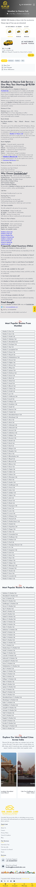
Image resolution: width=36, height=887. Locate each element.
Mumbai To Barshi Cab (8, 443)
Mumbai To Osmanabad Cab (10, 534)
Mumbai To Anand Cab (9, 383)
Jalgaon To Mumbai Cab (9, 671)
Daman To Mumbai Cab (9, 635)
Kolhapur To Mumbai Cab (9, 679)
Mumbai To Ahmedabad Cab (10, 341)
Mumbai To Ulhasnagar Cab (10, 565)
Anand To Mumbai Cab (9, 614)
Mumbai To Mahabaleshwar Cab (11, 357)
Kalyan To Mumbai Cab (9, 674)
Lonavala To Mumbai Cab (9, 655)
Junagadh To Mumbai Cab (9, 707)
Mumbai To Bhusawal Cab (9, 461)
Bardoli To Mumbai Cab (9, 632)
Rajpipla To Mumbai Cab (9, 718)
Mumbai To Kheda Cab (9, 503)
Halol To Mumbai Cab (8, 713)
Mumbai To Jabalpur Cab (9, 492)
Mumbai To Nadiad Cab (9, 524)
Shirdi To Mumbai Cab (8, 676)
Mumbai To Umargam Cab (9, 568)
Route (2, 852)
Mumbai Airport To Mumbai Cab (11, 648)
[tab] (10, 32)
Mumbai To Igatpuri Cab (9, 370)
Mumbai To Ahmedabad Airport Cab (12, 414)
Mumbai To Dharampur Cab (10, 477)
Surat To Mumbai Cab (8, 598)
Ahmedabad (28, 791)
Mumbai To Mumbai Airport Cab (11, 521)
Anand (16, 793)
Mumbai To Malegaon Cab (10, 516)
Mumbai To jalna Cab (8, 498)
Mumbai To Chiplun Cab (9, 469)
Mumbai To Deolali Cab (9, 391)
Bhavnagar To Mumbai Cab (10, 726)
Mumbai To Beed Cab (8, 446)
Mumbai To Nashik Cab (9, 336)
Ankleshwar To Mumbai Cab (10, 629)
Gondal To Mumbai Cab (9, 720)
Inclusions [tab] (4, 60)
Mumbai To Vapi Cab (8, 347)
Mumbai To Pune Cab (8, 331)
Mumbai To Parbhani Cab (9, 539)
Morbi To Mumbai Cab (8, 728)
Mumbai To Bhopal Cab (9, 459)
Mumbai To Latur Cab (8, 511)
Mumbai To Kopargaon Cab (10, 505)
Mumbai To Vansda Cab (9, 571)
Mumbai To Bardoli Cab (9, 440)
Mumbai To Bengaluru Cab (9, 451)
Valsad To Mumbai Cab (9, 611)
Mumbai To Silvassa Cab (9, 365)
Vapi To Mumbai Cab (8, 608)
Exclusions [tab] (11, 60)
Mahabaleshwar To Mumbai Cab (11, 666)
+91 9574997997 (26, 4)
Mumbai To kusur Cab (8, 508)
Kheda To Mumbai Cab (9, 640)
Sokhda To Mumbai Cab (9, 624)
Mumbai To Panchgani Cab (10, 344)
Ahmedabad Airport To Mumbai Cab (12, 697)
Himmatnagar (22, 793)
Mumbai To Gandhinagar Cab (10, 485)
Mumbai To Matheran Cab (9, 373)
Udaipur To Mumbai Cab (9, 642)
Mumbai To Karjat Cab (9, 500)
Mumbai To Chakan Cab (9, 388)
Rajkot (12, 793)
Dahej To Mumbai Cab (8, 627)
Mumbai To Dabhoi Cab (9, 472)
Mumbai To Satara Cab (9, 375)
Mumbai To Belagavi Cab (9, 448)
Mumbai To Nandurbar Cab (10, 404)
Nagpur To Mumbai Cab (9, 653)
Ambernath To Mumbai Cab (10, 658)
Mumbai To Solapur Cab (9, 560)
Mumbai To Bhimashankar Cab (11, 456)
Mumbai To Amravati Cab (9, 430)
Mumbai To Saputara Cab (9, 409)
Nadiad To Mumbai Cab (9, 616)
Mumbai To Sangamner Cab (10, 550)
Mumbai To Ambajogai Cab (10, 425)
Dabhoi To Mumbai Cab (9, 637)
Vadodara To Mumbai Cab (9, 593)
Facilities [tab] (17, 60)
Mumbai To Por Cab (8, 547)
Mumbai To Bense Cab (8, 453)
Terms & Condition (6, 835)
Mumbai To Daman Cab (9, 352)
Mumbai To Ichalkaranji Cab (10, 396)
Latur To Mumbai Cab (8, 689)
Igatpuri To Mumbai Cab (9, 687)
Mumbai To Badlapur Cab (9, 435)
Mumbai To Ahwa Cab (8, 420)
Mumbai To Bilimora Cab (9, 464)
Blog (2, 837)
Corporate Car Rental (6, 849)
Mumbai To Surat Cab (8, 334)
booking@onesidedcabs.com (15, 867)
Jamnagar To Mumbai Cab (9, 710)
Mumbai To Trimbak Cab (9, 412)
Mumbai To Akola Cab (8, 422)
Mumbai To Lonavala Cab (9, 576)
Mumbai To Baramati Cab (9, 438)
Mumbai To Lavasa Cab (9, 513)
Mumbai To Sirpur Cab (8, 558)
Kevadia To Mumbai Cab (9, 723)
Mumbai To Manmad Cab (9, 518)
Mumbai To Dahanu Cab (9, 474)
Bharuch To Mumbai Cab (9, 601)
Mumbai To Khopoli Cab (9, 354)
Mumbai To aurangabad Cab (10, 349)
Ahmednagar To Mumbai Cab (10, 700)
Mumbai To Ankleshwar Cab (10, 433)
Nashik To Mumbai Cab (9, 650)
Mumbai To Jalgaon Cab (9, 495)
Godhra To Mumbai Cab (9, 621)
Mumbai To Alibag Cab (9, 367)
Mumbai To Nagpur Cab (9, 529)
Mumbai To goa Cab (8, 394)
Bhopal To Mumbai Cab (9, 692)
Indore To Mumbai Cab (9, 694)
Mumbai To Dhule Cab (8, 479)
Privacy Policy (4, 833)
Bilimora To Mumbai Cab (9, 619)
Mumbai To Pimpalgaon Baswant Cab (12, 544)
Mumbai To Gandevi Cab (9, 482)
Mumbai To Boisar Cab (9, 466)
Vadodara (22, 791)
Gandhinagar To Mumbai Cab (10, 603)
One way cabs (4, 847)
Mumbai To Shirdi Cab (8, 378)
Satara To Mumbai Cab (9, 663)
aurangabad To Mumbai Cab (10, 661)
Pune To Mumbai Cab (8, 645)
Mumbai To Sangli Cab (8, 407)
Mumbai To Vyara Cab (8, 573)
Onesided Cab (25, 878)
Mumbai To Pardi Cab (8, 542)
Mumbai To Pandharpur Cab (10, 537)
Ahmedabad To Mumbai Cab (10, 595)
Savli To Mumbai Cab (8, 715)
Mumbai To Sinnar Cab (8, 555)
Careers (3, 830)
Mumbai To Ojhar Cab (8, 531)
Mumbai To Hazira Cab (9, 487)
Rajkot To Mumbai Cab (9, 702)
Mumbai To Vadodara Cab (9, 339)
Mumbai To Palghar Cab (9, 362)
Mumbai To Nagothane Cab (10, 526)
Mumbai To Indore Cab (9, 490)
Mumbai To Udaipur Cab (9, 563)
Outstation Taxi (5, 844)
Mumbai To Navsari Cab (9, 360)
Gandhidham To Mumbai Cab (10, 705)
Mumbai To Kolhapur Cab (9, 401)
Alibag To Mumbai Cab (9, 684)
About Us (3, 828)
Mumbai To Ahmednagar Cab (10, 417)
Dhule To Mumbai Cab (8, 681)
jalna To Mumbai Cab (8, 668)
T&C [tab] (23, 60)
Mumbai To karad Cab (8, 399)
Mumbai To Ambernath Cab (10, 427)
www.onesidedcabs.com (12, 307)
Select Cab (30, 55)
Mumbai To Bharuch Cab (9, 386)
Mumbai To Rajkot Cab (9, 578)
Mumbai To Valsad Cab (9, 380)
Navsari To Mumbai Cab (9, 606)
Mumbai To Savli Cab (8, 552)
